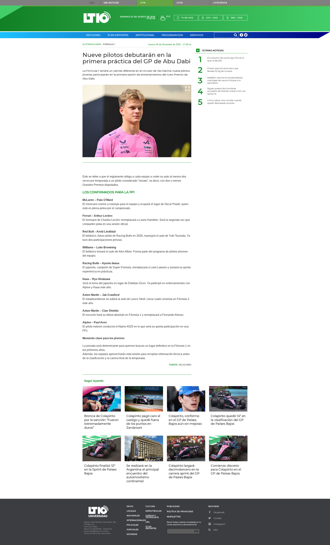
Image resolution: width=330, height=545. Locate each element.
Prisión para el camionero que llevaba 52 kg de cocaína (222, 69)
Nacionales (133, 516)
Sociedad (132, 534)
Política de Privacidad (180, 511)
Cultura (150, 506)
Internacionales (135, 520)
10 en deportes (151, 527)
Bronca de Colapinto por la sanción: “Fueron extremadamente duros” (101, 422)
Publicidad (173, 506)
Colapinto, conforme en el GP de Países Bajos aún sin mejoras (185, 420)
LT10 (142, 2)
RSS (215, 529)
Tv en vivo (187, 18)
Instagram (219, 524)
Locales (131, 511)
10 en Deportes (118, 35)
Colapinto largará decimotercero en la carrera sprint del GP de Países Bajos (184, 471)
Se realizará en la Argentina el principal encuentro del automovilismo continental (142, 473)
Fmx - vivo (237, 18)
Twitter (217, 518)
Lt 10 (97, 17)
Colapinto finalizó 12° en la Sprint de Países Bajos (100, 469)
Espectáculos (154, 511)
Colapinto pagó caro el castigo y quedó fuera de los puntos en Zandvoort (143, 422)
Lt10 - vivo (212, 18)
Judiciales (133, 530)
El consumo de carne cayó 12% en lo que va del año (225, 59)
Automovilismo (91, 44)
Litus (180, 2)
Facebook (218, 512)
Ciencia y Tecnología (152, 516)
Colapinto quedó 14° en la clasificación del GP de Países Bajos (228, 420)
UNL (92, 3)
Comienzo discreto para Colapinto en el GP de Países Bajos (226, 469)
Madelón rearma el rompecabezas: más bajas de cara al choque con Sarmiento (225, 80)
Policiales (133, 525)
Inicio (130, 506)
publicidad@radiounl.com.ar (96, 531)
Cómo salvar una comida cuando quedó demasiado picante (224, 101)
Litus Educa (220, 2)
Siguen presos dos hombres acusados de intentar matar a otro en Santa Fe (226, 91)
